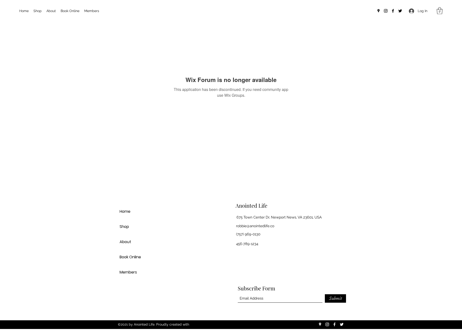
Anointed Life (251, 205)
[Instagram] (385, 10)
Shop (124, 226)
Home (125, 211)
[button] (440, 10)
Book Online (130, 257)
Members (128, 272)
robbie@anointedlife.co (255, 226)
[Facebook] (393, 10)
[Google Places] (378, 10)
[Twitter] (400, 10)
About (125, 242)
